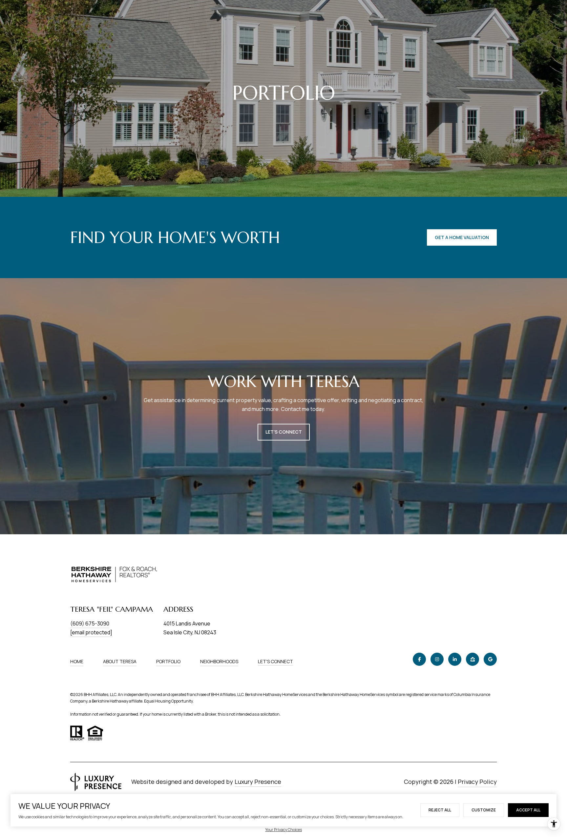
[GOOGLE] (490, 659)
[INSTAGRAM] (437, 659)
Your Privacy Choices (283, 829)
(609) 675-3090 (89, 623)
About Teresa (119, 661)
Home (76, 661)
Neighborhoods (219, 661)
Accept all (528, 810)
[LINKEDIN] (454, 659)
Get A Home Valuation (462, 237)
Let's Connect (275, 661)
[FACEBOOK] (419, 659)
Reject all (440, 810)
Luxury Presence (258, 782)
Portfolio (168, 661)
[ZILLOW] (472, 659)
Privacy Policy (477, 782)
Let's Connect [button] (283, 432)
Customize (484, 810)
